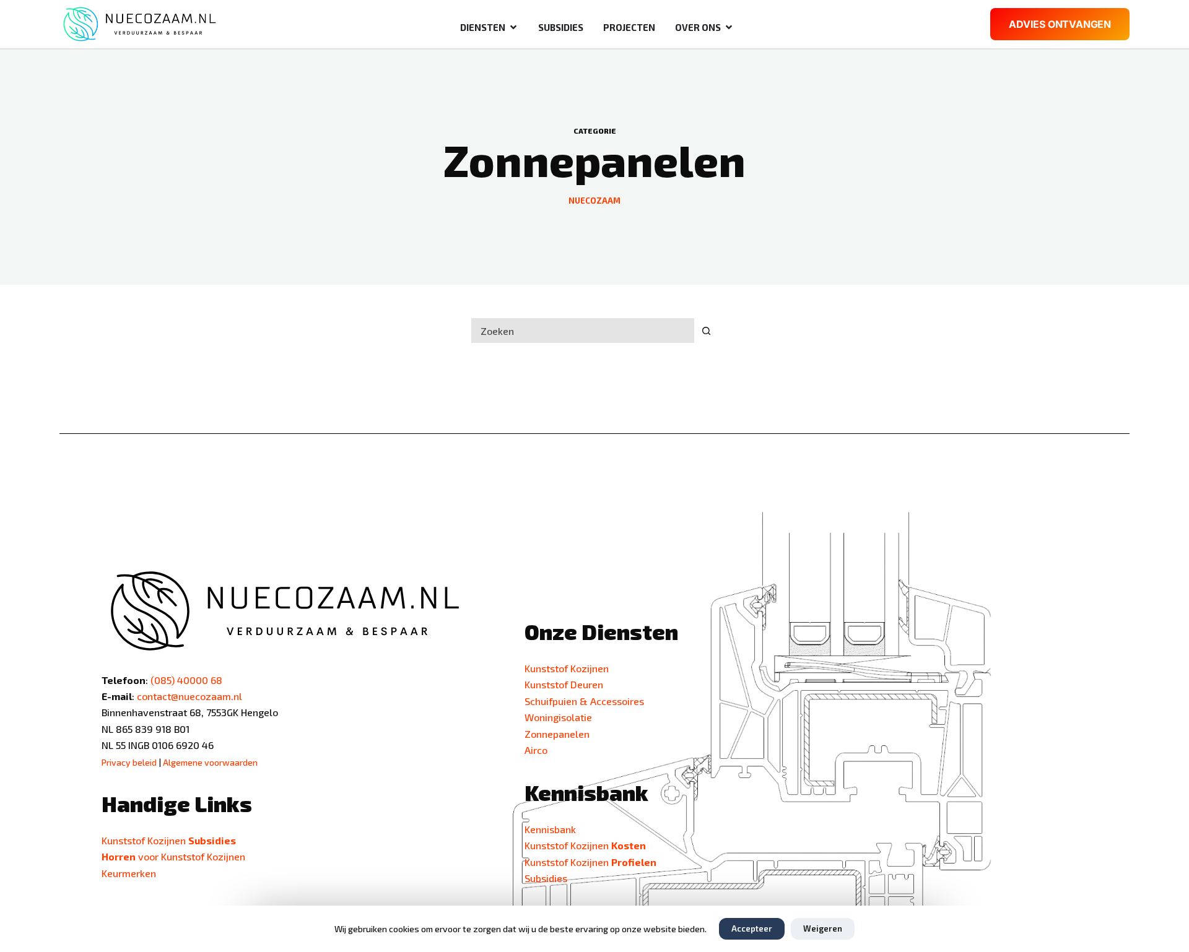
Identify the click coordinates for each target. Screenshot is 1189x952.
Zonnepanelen (557, 734)
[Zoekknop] (706, 330)
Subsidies (546, 878)
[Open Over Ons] (729, 27)
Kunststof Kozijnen (567, 668)
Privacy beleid (129, 762)
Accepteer (751, 928)
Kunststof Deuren (564, 684)
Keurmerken (129, 873)
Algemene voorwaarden (210, 762)
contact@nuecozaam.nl (189, 696)
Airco (536, 750)
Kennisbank (550, 829)
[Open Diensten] (513, 27)
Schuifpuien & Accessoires (584, 701)
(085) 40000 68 (186, 680)
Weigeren (822, 928)
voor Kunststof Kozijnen (173, 856)
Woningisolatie (558, 717)
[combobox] (582, 330)
